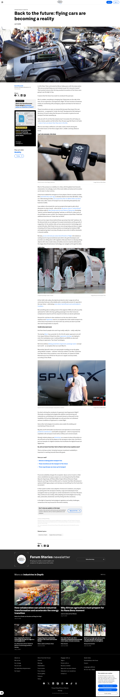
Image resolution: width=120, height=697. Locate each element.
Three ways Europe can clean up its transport (52, 467)
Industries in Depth (21, 9)
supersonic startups (66, 336)
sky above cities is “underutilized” (71, 208)
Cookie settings (107, 693)
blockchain (57, 437)
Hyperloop (49, 319)
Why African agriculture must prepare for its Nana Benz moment (82, 609)
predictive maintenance (45, 431)
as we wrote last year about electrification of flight (57, 236)
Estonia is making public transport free (50, 460)
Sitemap (60, 690)
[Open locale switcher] (2, 693)
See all (103, 574)
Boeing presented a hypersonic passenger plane (62, 344)
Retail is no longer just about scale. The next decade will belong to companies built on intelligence (94, 639)
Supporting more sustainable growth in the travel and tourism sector (47, 639)
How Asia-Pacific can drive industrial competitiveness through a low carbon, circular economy (71, 639)
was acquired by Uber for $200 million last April (67, 198)
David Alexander (18, 85)
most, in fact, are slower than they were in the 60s (53, 123)
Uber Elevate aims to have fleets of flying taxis (61, 210)
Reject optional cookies (108, 686)
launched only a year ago (48, 196)
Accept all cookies (108, 689)
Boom (46, 334)
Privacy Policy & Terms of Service (60, 688)
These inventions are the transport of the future (53, 464)
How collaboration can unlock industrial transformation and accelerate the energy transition (36, 610)
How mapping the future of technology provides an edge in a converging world (24, 639)
